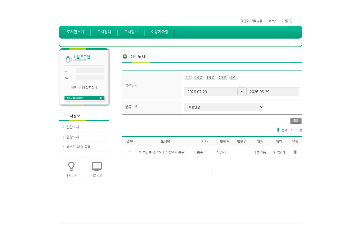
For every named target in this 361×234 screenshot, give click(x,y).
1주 (188, 77)
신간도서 (72, 127)
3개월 (210, 77)
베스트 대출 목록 (78, 147)
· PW (66, 78)
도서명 (165, 141)
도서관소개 (75, 32)
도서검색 (104, 32)
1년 (232, 77)
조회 (296, 121)
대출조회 (97, 175)
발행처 (224, 141)
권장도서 (72, 137)
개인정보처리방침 (251, 21)
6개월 (222, 77)
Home (272, 21)
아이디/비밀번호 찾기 (84, 87)
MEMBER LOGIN (75, 98)
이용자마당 (159, 32)
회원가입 (287, 21)
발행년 (242, 141)
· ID (65, 72)
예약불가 (278, 152)
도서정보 (131, 32)
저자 (204, 141)
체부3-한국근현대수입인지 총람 (162, 152)
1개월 (198, 77)
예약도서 (71, 175)
